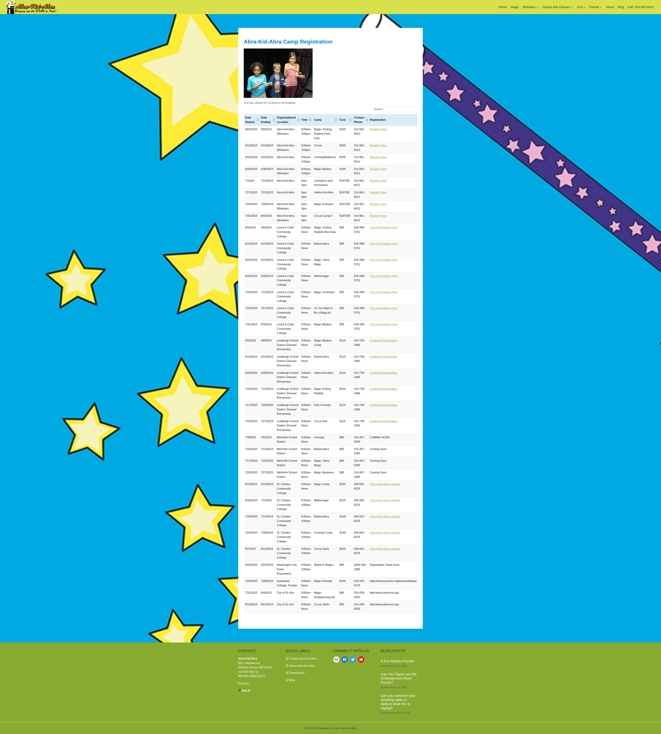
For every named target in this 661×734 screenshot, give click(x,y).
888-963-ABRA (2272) (251, 676)
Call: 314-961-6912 (641, 7)
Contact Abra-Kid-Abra (303, 658)
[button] (257, 120)
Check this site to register (385, 484)
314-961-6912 (246, 671)
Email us (243, 683)
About (610, 7)
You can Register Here (383, 227)
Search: (378, 109)
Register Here (378, 129)
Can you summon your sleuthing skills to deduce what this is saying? (398, 702)
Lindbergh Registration (384, 340)
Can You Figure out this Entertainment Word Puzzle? (399, 678)
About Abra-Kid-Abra (301, 665)
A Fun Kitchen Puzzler (398, 661)
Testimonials (297, 672)
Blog (621, 7)
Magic (515, 7)
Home (503, 7)
